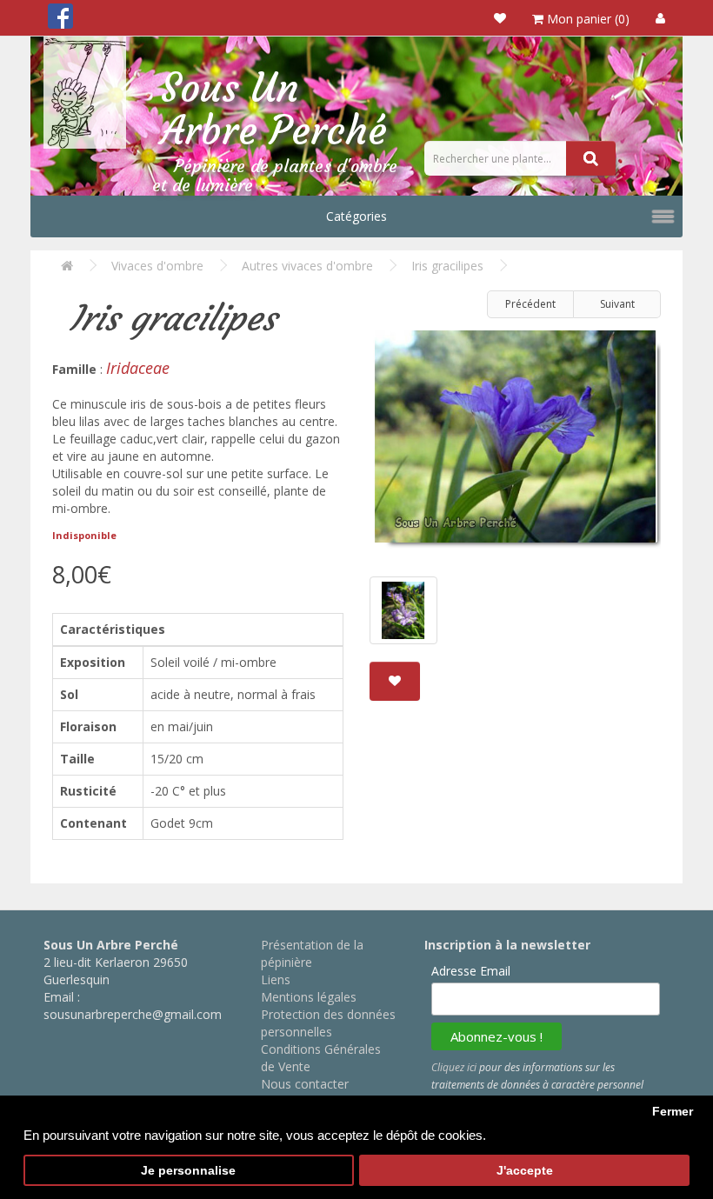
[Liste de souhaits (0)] (500, 18)
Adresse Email (470, 971)
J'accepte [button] (524, 1170)
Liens (275, 979)
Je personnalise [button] (188, 1170)
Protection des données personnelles (328, 1023)
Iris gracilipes (447, 265)
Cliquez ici (453, 1067)
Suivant (617, 303)
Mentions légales (308, 997)
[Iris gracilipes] (515, 443)
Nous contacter (305, 1084)
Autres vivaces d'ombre (307, 265)
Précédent (530, 303)
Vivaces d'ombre (157, 265)
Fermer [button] (672, 1111)
